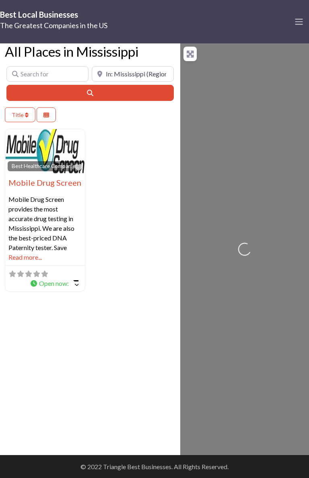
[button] (54, 283)
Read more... (25, 257)
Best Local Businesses (39, 14)
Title (18, 114)
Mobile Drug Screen (44, 182)
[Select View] (46, 114)
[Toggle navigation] (299, 21)
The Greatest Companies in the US (53, 25)
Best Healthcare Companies (45, 166)
